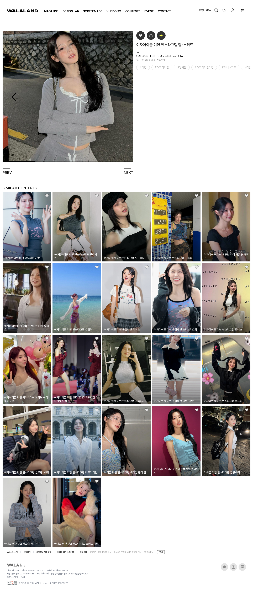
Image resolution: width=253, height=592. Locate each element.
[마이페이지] (232, 10)
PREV (7, 172)
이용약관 (27, 552)
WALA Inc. (17, 565)
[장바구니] (242, 10)
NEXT (128, 172)
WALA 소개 (12, 552)
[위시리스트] (224, 10)
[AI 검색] (216, 10)
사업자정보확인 (43, 573)
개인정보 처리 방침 (43, 552)
